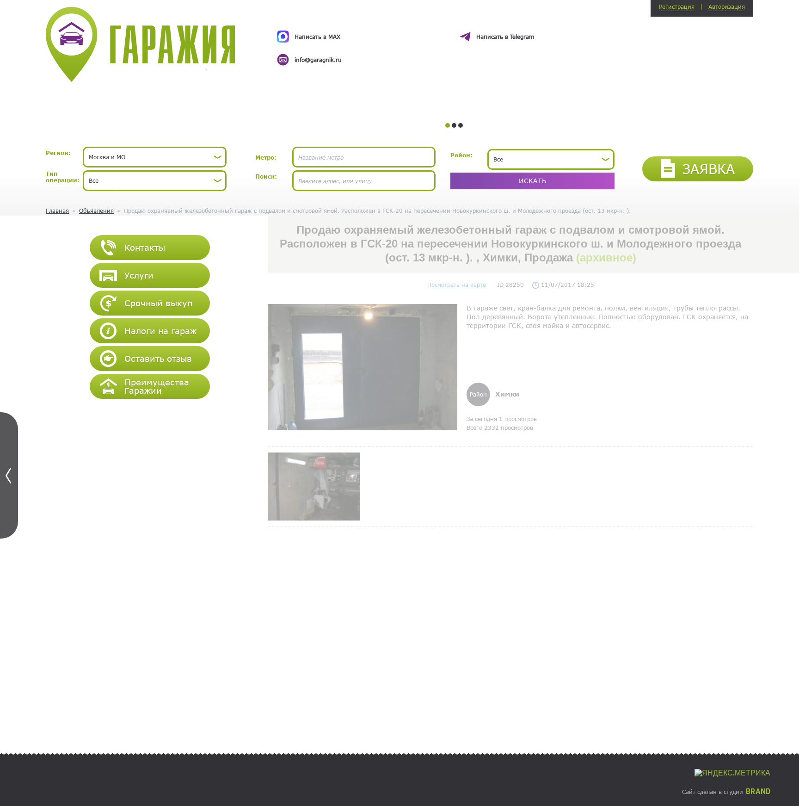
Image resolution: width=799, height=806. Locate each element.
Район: (461, 155)
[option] (454, 40)
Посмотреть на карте (456, 284)
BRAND (758, 791)
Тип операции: (63, 176)
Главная (57, 210)
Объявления (96, 210)
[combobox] (155, 157)
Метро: (266, 157)
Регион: (58, 152)
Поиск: (266, 176)
